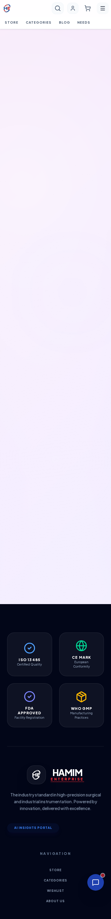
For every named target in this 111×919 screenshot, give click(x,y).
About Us (55, 901)
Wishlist (55, 890)
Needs (84, 22)
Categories (39, 22)
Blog (64, 22)
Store (12, 22)
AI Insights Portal (33, 827)
